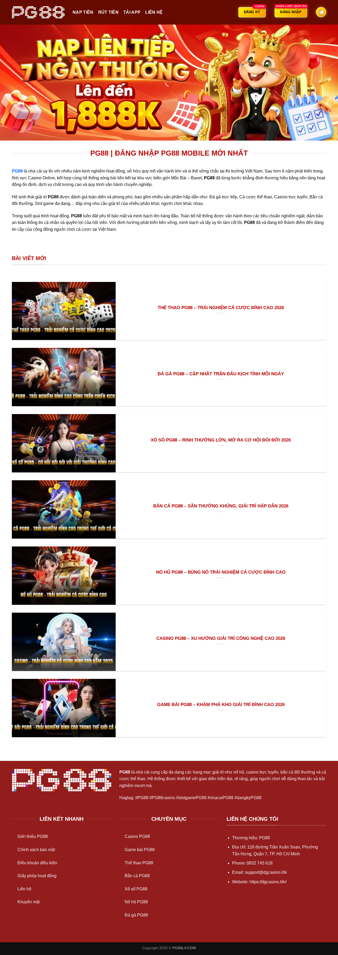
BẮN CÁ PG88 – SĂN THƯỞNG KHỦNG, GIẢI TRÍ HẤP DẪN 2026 (220, 505)
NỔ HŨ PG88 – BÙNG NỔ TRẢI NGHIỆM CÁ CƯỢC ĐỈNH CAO (220, 572)
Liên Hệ (154, 12)
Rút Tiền (108, 12)
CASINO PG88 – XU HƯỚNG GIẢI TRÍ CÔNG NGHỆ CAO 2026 (220, 638)
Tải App (131, 12)
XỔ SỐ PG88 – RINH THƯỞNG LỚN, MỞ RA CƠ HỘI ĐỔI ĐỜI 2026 (221, 440)
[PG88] (38, 12)
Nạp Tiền (83, 12)
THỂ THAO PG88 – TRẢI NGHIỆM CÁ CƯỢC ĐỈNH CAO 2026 (221, 307)
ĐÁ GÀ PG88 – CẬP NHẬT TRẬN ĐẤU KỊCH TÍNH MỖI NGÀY (221, 373)
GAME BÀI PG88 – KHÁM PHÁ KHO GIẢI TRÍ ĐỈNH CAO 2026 (221, 704)
